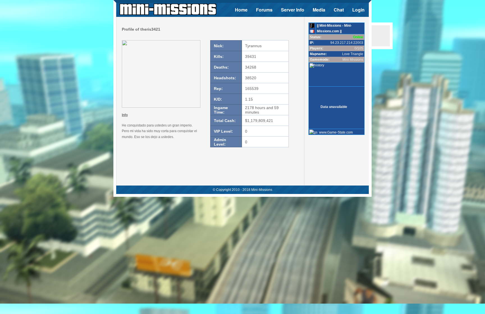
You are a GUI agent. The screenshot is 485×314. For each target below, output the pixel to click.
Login (358, 9)
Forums (264, 9)
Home (241, 9)
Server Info (292, 9)
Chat (339, 9)
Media (319, 9)
